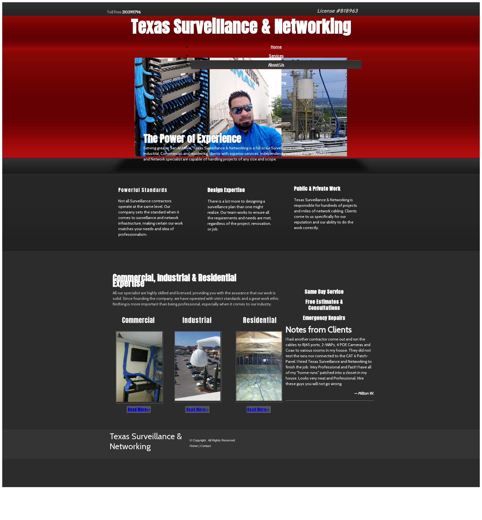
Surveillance (276, 73)
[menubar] (272, 64)
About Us (276, 64)
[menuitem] (276, 46)
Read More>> (139, 409)
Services (276, 55)
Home (276, 46)
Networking (276, 82)
